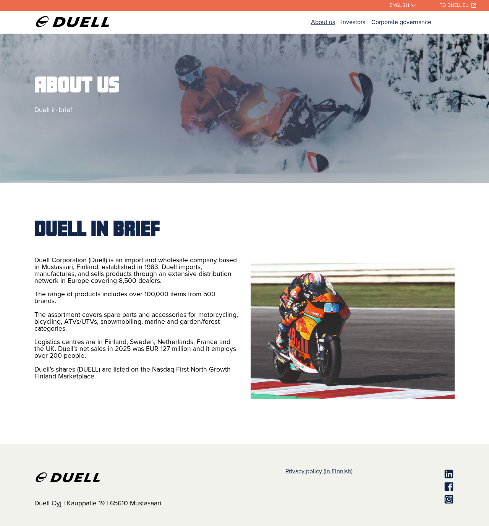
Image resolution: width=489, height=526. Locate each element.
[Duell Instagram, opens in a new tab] (404, 500)
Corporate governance (401, 22)
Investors (353, 22)
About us (323, 22)
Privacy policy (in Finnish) (319, 471)
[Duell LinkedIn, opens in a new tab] (404, 474)
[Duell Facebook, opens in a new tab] (404, 487)
